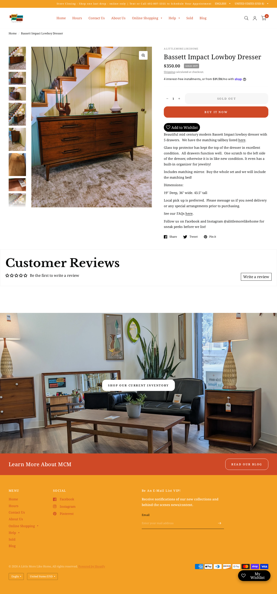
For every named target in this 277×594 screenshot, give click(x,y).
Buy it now (216, 112)
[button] (138, 385)
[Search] (246, 18)
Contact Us (97, 18)
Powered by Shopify (91, 566)
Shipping (169, 72)
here (241, 140)
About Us (118, 18)
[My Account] (255, 18)
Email (146, 515)
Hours (77, 18)
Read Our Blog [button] (246, 464)
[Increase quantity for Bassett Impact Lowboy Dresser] (179, 98)
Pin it (212, 237)
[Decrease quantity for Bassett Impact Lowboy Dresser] (167, 98)
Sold (189, 18)
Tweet (194, 237)
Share (173, 237)
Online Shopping (145, 18)
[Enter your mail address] (219, 523)
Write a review (256, 276)
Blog (203, 18)
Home (61, 18)
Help (172, 18)
